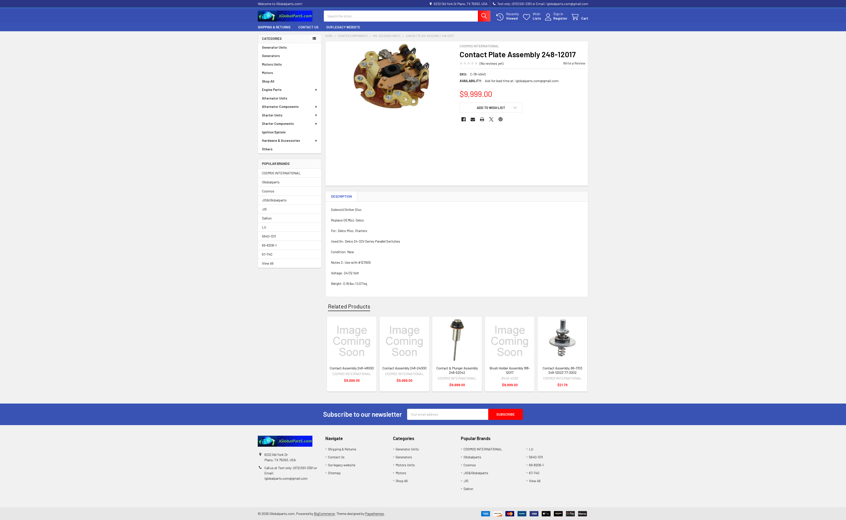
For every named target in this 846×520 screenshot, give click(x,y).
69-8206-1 (269, 245)
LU (264, 227)
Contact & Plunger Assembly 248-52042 (457, 370)
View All (267, 263)
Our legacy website (343, 27)
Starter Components (278, 123)
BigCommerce (324, 513)
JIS (264, 209)
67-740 (267, 254)
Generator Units (274, 47)
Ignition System (274, 132)
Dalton (267, 218)
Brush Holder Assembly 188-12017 (510, 370)
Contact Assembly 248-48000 (352, 368)
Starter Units (272, 115)
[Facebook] (464, 119)
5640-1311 (269, 236)
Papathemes (374, 513)
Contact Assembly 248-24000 (404, 368)
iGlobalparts (271, 182)
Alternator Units (274, 98)
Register (560, 18)
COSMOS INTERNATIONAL (281, 173)
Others (267, 149)
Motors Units (272, 64)
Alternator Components (280, 107)
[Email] (473, 119)
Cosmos (268, 191)
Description (341, 196)
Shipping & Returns (274, 27)
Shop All (268, 81)
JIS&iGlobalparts (274, 200)
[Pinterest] (501, 119)
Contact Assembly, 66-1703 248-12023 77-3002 (562, 370)
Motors (267, 73)
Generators (271, 56)
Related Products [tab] (349, 306)
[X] (491, 119)
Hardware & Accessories (281, 140)
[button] (491, 108)
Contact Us (308, 27)
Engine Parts (272, 90)
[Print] (482, 119)
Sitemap (334, 473)
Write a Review (574, 63)
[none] (391, 107)
